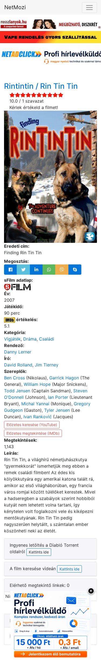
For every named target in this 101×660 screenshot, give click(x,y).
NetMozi (15, 7)
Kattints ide (69, 569)
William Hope (37, 384)
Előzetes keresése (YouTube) (31, 424)
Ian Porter (58, 397)
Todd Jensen (17, 390)
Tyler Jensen (57, 410)
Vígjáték (12, 339)
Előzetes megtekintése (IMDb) (33, 433)
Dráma (30, 339)
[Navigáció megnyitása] (89, 7)
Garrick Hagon (64, 377)
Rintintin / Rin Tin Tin (41, 86)
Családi (46, 339)
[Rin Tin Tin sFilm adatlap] (17, 286)
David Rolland (18, 365)
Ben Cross (14, 377)
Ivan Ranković (37, 416)
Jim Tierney (46, 365)
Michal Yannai (35, 403)
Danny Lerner (17, 352)
